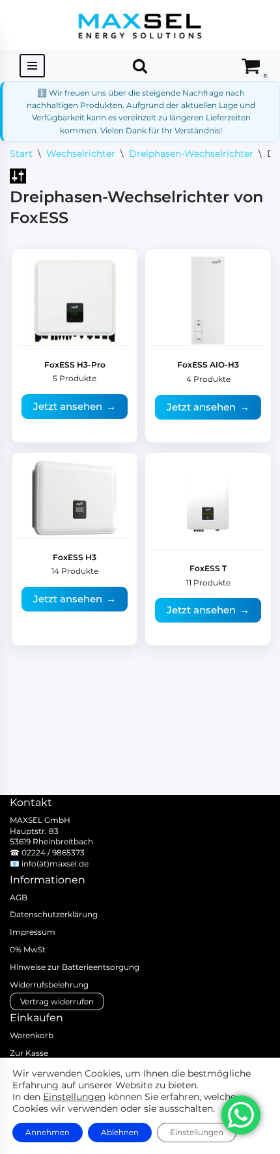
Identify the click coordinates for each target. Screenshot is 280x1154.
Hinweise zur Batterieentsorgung (74, 967)
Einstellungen (74, 1097)
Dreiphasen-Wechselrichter (191, 153)
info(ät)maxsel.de (55, 863)
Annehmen (47, 1132)
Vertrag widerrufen (57, 1001)
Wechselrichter (80, 153)
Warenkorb (31, 1035)
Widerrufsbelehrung (49, 984)
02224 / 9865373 (53, 852)
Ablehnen (120, 1132)
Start (21, 153)
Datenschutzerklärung (54, 914)
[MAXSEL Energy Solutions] (140, 25)
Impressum (32, 932)
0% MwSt (28, 949)
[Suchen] (140, 66)
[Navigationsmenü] (32, 65)
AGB (18, 897)
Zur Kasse (29, 1053)
